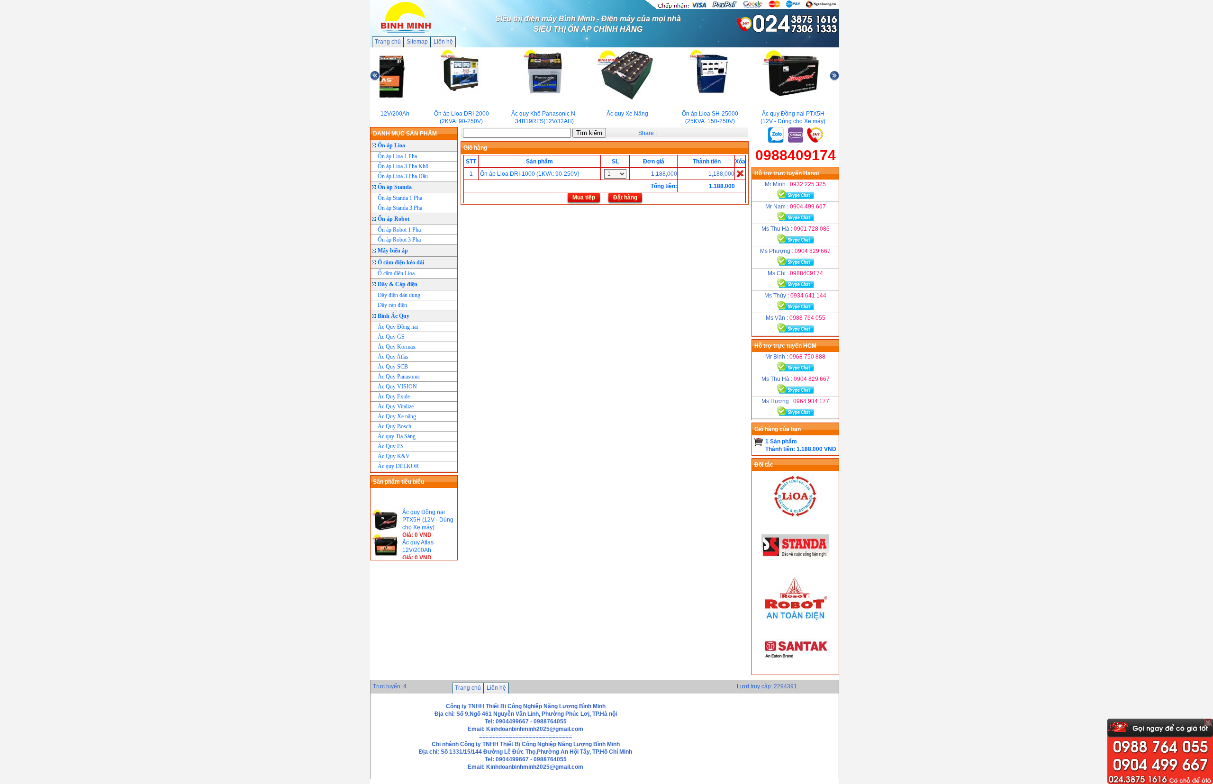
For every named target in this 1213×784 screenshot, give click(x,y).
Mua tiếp (583, 197)
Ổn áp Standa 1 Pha (400, 198)
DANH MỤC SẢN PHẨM (405, 133)
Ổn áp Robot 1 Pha (399, 229)
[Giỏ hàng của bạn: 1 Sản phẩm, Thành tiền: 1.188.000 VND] (758, 441)
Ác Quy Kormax (397, 346)
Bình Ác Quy (393, 316)
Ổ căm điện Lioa (396, 273)
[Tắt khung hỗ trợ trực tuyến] (1208, 722)
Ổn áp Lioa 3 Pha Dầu (403, 176)
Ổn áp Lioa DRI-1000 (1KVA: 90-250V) (529, 174)
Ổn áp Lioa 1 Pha (397, 156)
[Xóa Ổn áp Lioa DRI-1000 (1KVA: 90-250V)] (740, 173)
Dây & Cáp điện (397, 284)
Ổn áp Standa (395, 187)
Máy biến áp (393, 250)
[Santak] (795, 670)
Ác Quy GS (391, 336)
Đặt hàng (625, 197)
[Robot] (795, 620)
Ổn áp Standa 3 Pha (400, 208)
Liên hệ (443, 41)
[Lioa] (795, 518)
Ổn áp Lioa (391, 145)
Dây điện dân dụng (399, 295)
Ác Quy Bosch (394, 426)
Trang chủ (388, 41)
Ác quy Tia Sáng (397, 436)
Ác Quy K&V (394, 456)
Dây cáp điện (392, 305)
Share (646, 133)
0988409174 (795, 155)
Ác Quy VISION (397, 386)
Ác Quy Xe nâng (397, 416)
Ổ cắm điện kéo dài (401, 262)
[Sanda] (795, 569)
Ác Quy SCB (393, 366)
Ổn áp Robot (393, 219)
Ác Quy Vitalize (396, 406)
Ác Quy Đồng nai (398, 327)
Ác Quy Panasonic (399, 376)
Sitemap (417, 41)
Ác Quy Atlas (393, 356)
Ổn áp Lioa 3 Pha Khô (403, 166)
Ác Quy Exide (394, 396)
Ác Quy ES (391, 446)
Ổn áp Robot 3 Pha (399, 239)
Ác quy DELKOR (398, 466)
